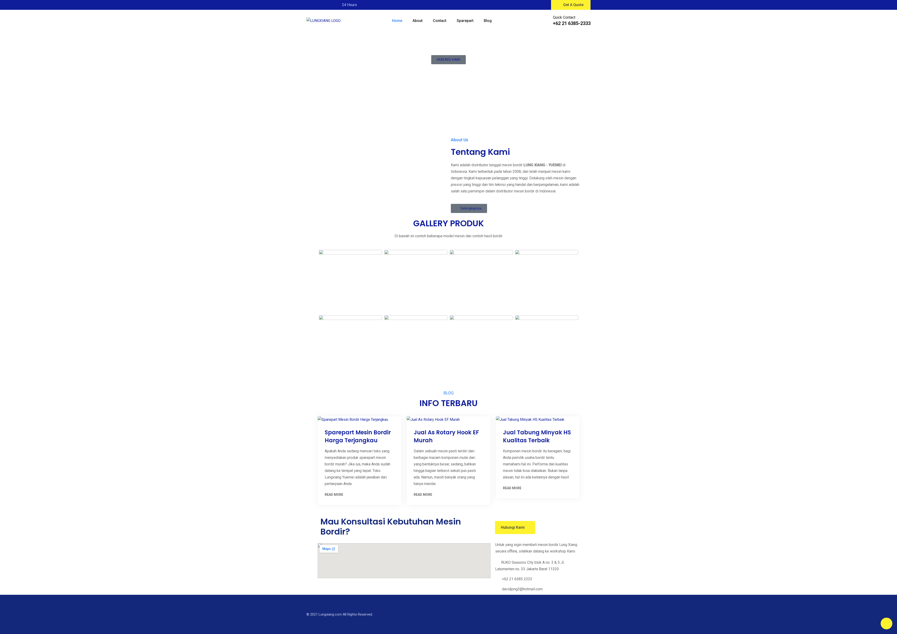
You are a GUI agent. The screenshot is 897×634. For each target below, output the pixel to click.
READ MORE (334, 494)
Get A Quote (573, 5)
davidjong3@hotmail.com (522, 589)
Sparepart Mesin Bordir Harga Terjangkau (358, 436)
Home (397, 20)
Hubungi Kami (513, 527)
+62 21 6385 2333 (517, 579)
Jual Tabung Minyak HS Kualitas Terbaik (537, 436)
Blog (488, 20)
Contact (439, 20)
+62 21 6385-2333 (572, 23)
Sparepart (465, 20)
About (418, 20)
